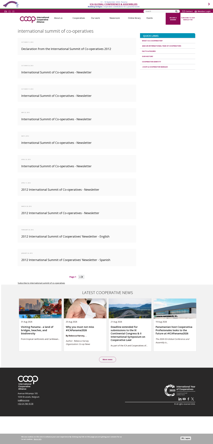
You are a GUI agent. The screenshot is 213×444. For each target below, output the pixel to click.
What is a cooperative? (152, 41)
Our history (147, 56)
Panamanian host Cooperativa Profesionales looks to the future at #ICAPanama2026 (174, 330)
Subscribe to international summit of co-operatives (41, 283)
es (10, 11)
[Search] (176, 11)
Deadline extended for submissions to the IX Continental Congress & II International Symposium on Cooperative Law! (128, 333)
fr (13, 11)
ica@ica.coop (23, 400)
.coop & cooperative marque (155, 67)
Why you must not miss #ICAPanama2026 (80, 328)
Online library (134, 18)
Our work (95, 18)
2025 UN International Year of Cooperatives (161, 46)
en (5, 11)
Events (150, 18)
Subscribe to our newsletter (188, 19)
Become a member (173, 19)
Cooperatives (79, 18)
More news (107, 359)
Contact (189, 11)
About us (58, 18)
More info (37, 439)
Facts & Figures (149, 51)
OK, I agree (185, 438)
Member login (204, 11)
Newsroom (115, 18)
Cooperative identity (151, 62)
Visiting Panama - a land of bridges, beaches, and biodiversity (37, 330)
